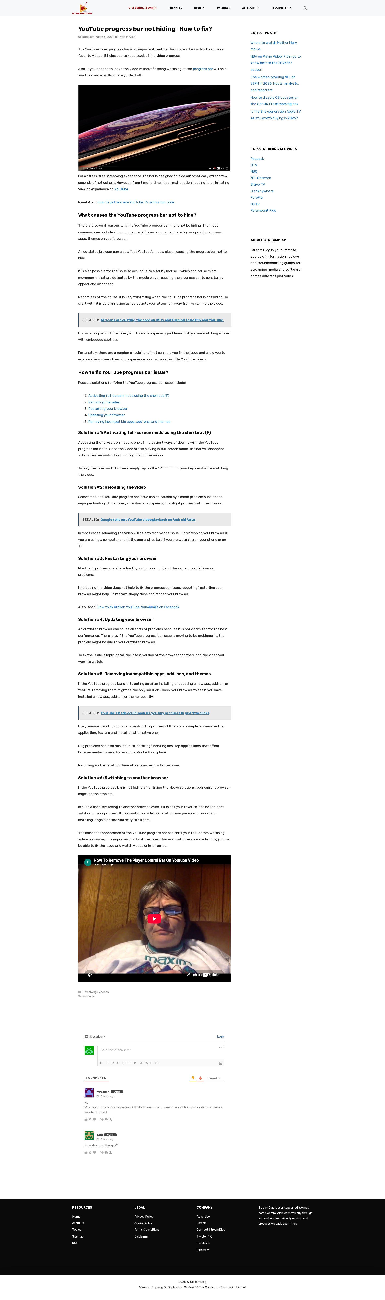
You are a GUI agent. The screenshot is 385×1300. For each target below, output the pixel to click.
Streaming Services (142, 8)
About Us (78, 1223)
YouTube (121, 189)
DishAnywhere (262, 191)
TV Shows (223, 8)
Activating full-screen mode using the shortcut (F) (128, 396)
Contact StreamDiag (211, 1229)
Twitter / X (204, 1236)
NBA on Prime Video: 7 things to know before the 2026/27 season (276, 63)
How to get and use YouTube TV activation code (135, 202)
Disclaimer (141, 1236)
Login (220, 1036)
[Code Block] (141, 1063)
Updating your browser (106, 415)
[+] (157, 1062)
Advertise (203, 1216)
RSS (75, 1243)
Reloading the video (104, 402)
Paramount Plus (263, 210)
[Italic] (107, 1063)
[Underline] (113, 1063)
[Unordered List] (129, 1063)
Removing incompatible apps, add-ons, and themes (129, 422)
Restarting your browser (107, 409)
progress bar (203, 69)
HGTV (255, 204)
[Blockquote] (135, 1063)
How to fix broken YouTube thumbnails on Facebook (138, 607)
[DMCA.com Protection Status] (286, 1266)
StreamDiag (198, 1282)
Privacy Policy (143, 1216)
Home (76, 1216)
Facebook (203, 1243)
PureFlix (257, 197)
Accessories (250, 8)
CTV (254, 165)
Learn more (290, 1223)
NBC (254, 171)
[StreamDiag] (83, 8)
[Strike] (118, 1063)
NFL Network (261, 178)
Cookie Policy (143, 1223)
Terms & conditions (146, 1229)
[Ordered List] (124, 1063)
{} (151, 1062)
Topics (76, 1229)
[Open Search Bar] (305, 8)
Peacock (257, 159)
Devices (199, 8)
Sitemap (78, 1236)
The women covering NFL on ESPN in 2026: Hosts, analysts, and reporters (275, 83)
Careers (202, 1223)
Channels (175, 8)
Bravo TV (258, 184)
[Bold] (101, 1063)
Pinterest (203, 1250)
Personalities (282, 8)
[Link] (146, 1063)
